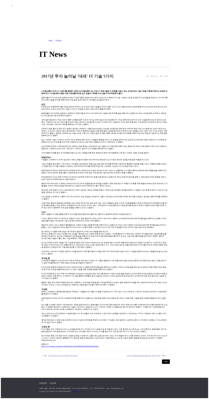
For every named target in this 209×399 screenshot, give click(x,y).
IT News (165, 8)
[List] (104, 355)
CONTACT (183, 8)
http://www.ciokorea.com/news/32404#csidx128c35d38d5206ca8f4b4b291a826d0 (70, 346)
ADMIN (74, 391)
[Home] (45, 40)
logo (17, 8)
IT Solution (126, 8)
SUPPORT (43, 383)
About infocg (103, 8)
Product (146, 8)
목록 (166, 362)
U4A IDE (53, 383)
